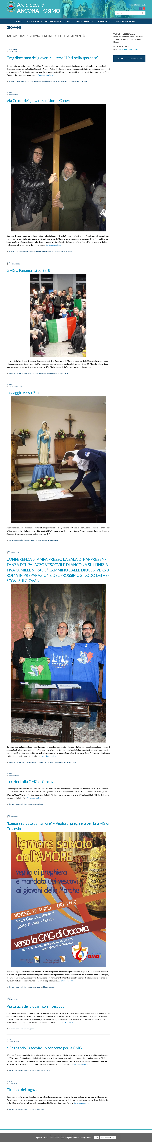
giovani (48, 81)
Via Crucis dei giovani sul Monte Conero (39, 100)
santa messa (76, 81)
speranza (84, 81)
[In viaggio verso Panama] (58, 459)
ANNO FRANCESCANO (126, 21)
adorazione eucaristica (16, 540)
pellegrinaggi (62, 762)
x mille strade (71, 762)
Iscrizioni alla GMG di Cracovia (31, 781)
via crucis (69, 251)
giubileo (37, 1070)
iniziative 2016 (45, 1070)
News (15, 49)
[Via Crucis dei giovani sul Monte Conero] (58, 167)
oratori (43, 1109)
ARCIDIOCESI (33, 21)
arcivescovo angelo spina (16, 81)
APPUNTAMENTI (83, 21)
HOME (18, 21)
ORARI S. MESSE (104, 21)
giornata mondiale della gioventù (35, 81)
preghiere (38, 987)
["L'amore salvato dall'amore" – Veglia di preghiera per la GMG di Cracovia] (58, 899)
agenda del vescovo (15, 373)
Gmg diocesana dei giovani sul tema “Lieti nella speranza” (52, 57)
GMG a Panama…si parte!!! (28, 270)
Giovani (14, 27)
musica (55, 762)
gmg (57, 373)
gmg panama (64, 373)
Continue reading (45, 75)
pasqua (55, 251)
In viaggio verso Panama (26, 392)
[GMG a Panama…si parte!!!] (58, 315)
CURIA (67, 21)
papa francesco (67, 81)
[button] (129, 58)
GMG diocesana (56, 81)
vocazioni (52, 987)
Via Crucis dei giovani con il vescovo (35, 1006)
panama (55, 540)
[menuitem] (18, 21)
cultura (24, 762)
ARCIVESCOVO (52, 21)
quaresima (61, 251)
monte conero (47, 251)
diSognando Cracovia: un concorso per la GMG (44, 1048)
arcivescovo (12, 251)
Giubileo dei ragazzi (22, 1089)
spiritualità (45, 987)
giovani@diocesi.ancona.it (128, 49)
